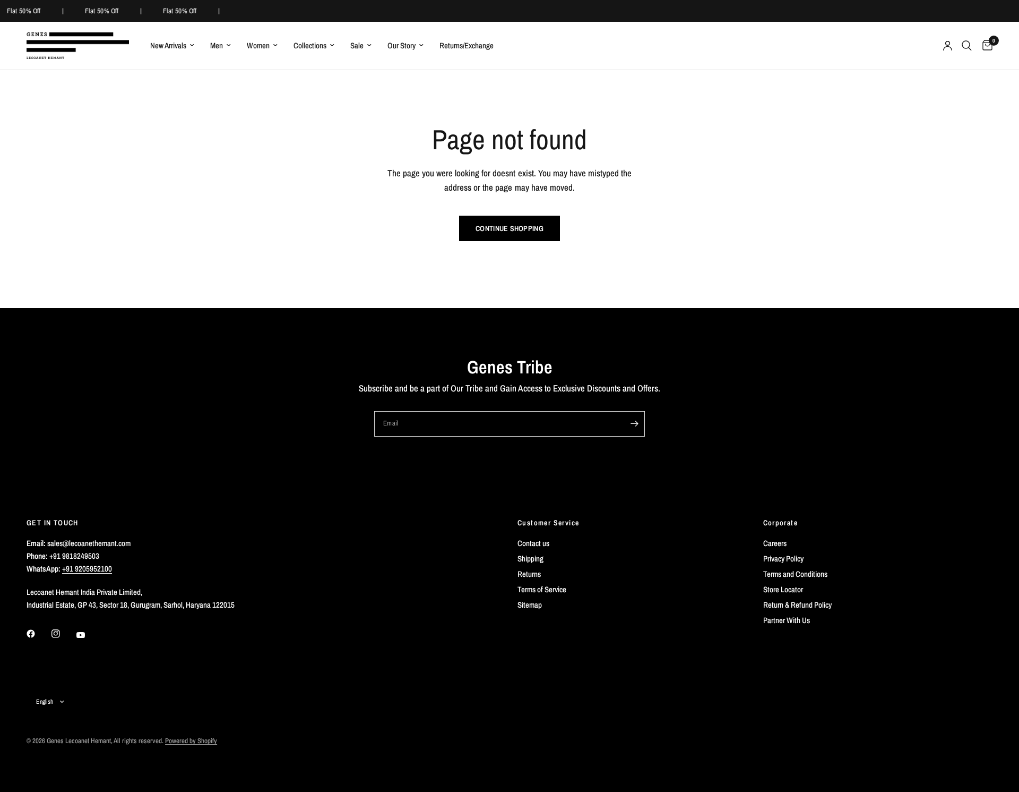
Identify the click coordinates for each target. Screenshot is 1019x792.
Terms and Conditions (795, 574)
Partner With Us (786, 620)
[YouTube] (88, 634)
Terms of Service (541, 589)
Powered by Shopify (191, 740)
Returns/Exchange (466, 45)
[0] (984, 46)
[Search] (966, 46)
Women (258, 45)
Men (216, 45)
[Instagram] (63, 633)
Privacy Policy (783, 558)
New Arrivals (168, 45)
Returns (529, 574)
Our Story (401, 45)
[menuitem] (172, 45)
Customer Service (548, 522)
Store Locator (783, 589)
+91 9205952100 (87, 568)
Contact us (533, 543)
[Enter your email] (634, 424)
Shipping (530, 558)
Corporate (780, 522)
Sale (357, 45)
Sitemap (529, 604)
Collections (309, 45)
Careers (775, 543)
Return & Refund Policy (797, 604)
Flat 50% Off (23, 10)
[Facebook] (38, 633)
